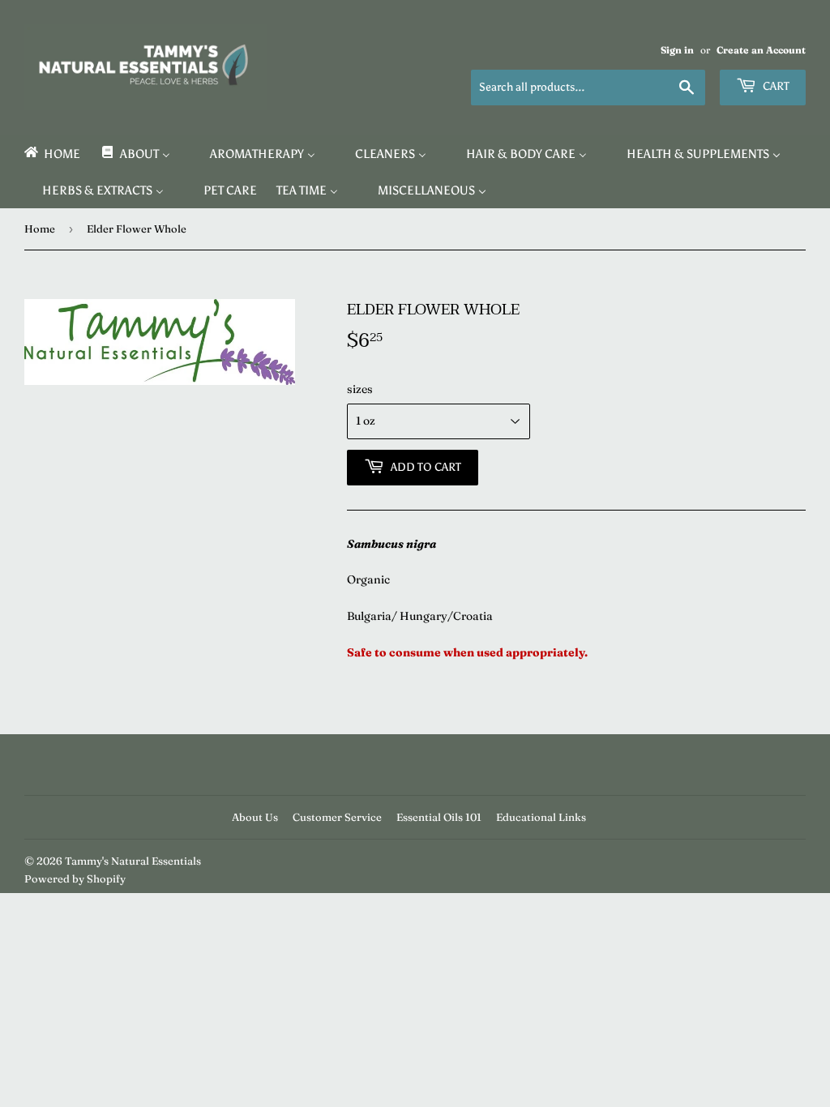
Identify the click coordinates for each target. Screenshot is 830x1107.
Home (39, 228)
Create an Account (761, 50)
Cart (774, 86)
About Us (255, 816)
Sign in (677, 50)
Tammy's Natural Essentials (133, 860)
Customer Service (337, 816)
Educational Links (541, 816)
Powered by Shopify (75, 878)
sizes (360, 389)
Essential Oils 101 (438, 816)
